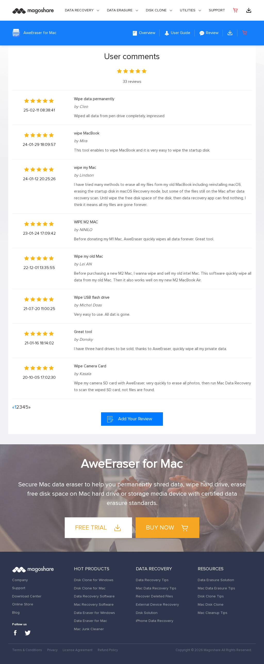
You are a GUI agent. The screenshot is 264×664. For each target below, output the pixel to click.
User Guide (180, 33)
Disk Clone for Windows (93, 580)
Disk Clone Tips (211, 596)
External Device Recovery (157, 604)
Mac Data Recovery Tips (156, 588)
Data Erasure (120, 10)
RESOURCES (211, 569)
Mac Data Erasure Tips (216, 588)
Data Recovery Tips (152, 580)
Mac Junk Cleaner (89, 629)
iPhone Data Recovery (154, 621)
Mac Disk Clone (211, 604)
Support (217, 10)
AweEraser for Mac (39, 33)
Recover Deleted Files (154, 596)
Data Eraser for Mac (90, 621)
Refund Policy (108, 650)
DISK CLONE (156, 10)
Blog (16, 612)
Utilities (187, 10)
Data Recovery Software (94, 596)
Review (211, 33)
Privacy (52, 650)
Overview (146, 33)
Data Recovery (79, 10)
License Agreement (78, 650)
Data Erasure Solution (216, 580)
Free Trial (91, 528)
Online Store (22, 604)
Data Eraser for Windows (94, 613)
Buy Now (161, 528)
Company (20, 580)
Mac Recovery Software (94, 604)
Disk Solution (147, 613)
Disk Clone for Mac (89, 588)
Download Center (27, 596)
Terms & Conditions (27, 650)
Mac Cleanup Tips (212, 613)
